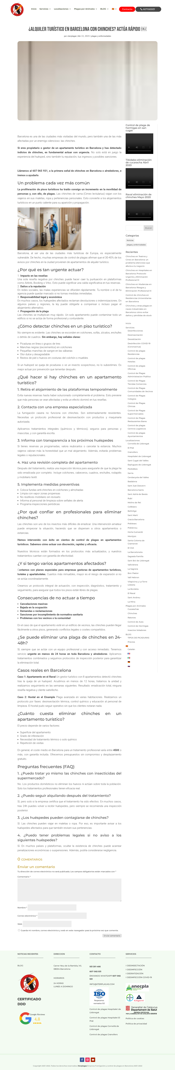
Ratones (132, 617)
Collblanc (132, 507)
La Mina (131, 602)
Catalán (131, 649)
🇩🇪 (129, 662)
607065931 (149, 9)
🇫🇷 (129, 653)
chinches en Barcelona (88, 170)
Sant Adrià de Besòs (138, 494)
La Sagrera (133, 569)
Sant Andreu (134, 597)
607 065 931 (40, 170)
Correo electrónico (27, 916)
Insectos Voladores (137, 630)
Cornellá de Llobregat (138, 443)
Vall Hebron (133, 577)
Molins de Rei (134, 502)
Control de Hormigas (138, 626)
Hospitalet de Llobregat (139, 456)
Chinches (132, 613)
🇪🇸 (113, 9)
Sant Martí (133, 515)
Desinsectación (135, 335)
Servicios (44, 9)
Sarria (130, 473)
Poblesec (132, 523)
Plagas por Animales (84, 9)
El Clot (131, 548)
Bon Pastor (133, 573)
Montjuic (132, 536)
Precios (131, 642)
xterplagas (71, 36)
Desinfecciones (135, 331)
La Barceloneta (135, 552)
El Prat (131, 448)
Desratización (134, 339)
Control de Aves (135, 622)
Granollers (133, 452)
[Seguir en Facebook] (82, 1060)
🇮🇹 (129, 658)
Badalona (132, 481)
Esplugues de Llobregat (139, 464)
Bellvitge (132, 511)
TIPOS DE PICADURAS (138, 637)
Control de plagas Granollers (104, 1034)
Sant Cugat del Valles (138, 460)
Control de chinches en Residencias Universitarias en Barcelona (138, 298)
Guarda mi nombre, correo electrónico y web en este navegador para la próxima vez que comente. (69, 930)
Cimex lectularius (94, 193)
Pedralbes (133, 469)
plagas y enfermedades (101, 36)
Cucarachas (133, 609)
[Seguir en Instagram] (87, 1060)
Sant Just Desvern (137, 485)
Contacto (127, 9)
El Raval (131, 593)
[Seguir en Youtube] (93, 1060)
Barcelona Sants (136, 490)
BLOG (103, 9)
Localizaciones (61, 9)
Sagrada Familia (135, 556)
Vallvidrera (133, 564)
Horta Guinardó (135, 532)
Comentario (24, 877)
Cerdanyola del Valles (138, 477)
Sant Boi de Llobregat (138, 560)
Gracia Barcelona (136, 519)
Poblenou (132, 528)
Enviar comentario (112, 936)
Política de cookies (135, 1018)
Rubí (130, 498)
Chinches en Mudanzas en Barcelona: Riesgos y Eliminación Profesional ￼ (139, 287)
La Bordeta (133, 589)
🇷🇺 (129, 666)
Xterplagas (82, 1066)
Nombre (22, 907)
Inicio (34, 9)
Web (20, 924)
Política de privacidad (136, 1023)
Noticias (130, 240)
